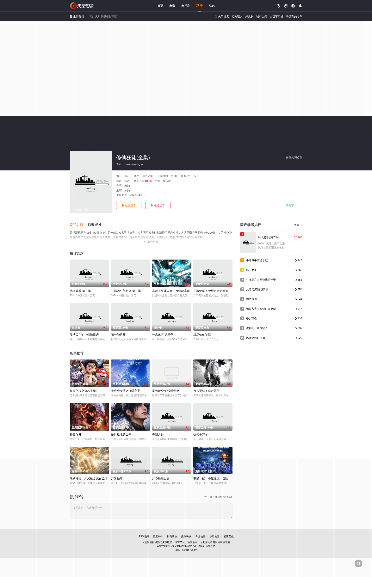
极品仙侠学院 (202, 334)
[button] (79, 224)
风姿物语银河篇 (255, 337)
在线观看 (129, 205)
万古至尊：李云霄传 (206, 390)
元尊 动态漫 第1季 (257, 289)
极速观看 (158, 205)
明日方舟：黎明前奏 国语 (261, 308)
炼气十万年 (200, 434)
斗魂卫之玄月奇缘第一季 (261, 279)
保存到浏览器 (294, 157)
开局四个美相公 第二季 (126, 290)
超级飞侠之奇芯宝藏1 (83, 390)
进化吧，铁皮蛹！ (257, 328)
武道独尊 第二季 (80, 290)
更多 (298, 224)
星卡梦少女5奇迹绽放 (166, 390)
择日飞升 (75, 434)
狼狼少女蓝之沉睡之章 (125, 390)
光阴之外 (158, 434)
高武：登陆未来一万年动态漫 (171, 290)
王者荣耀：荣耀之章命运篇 (210, 290)
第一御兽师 (118, 334)
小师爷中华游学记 (257, 260)
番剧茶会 (251, 318)
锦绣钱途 (251, 299)
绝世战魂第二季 (121, 434)
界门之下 (251, 270)
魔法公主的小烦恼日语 (84, 334)
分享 (289, 205)
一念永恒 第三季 (162, 334)
